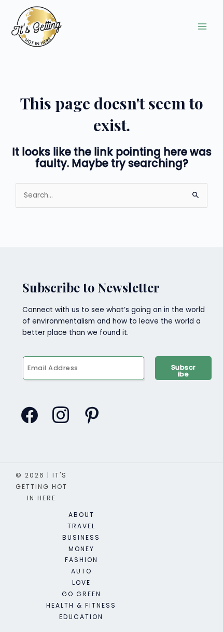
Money (81, 548)
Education (81, 616)
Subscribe (183, 370)
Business (81, 537)
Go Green (81, 593)
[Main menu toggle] (202, 26)
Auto (81, 571)
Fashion (81, 559)
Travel (81, 526)
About (81, 514)
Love (81, 582)
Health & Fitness (81, 605)
